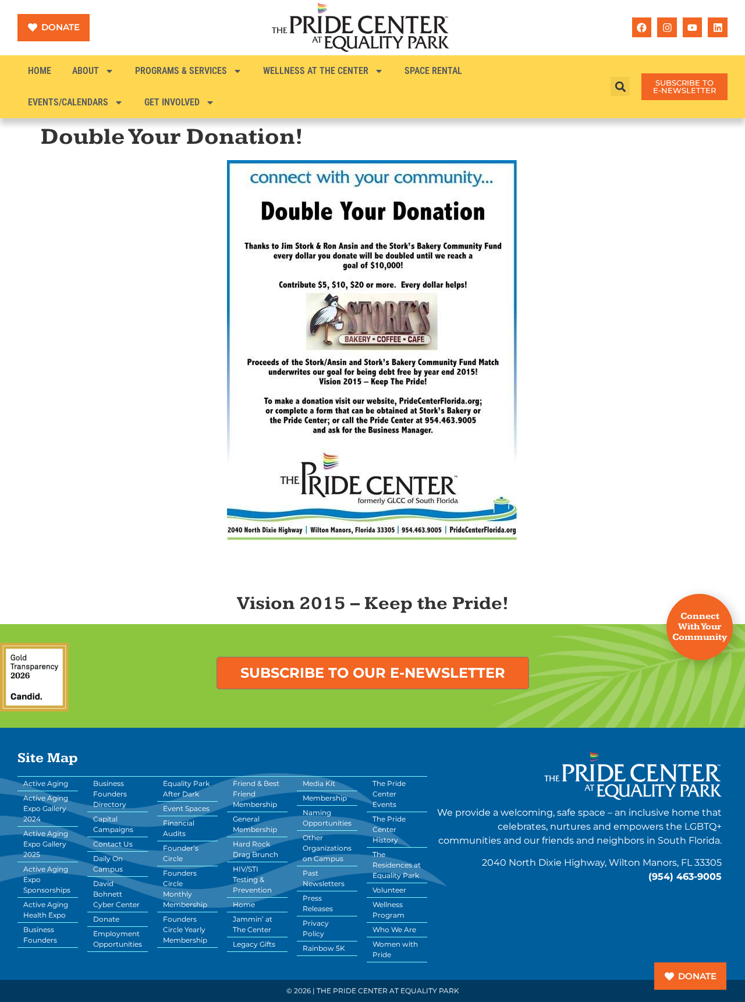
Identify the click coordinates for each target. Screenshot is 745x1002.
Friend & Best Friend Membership (256, 794)
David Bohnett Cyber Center (116, 894)
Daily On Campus (108, 863)
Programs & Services (181, 70)
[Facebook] (642, 27)
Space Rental (433, 70)
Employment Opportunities (117, 938)
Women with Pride (395, 949)
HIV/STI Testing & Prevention (252, 879)
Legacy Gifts (254, 944)
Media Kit (319, 783)
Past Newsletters (324, 878)
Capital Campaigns (113, 824)
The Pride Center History (389, 829)
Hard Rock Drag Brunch (255, 849)
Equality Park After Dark (186, 788)
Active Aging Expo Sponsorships (46, 879)
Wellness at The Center (315, 70)
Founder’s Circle (180, 853)
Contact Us (113, 844)
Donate (106, 919)
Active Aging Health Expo (45, 909)
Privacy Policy (316, 928)
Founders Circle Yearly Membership (185, 929)
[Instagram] (667, 27)
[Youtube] (693, 27)
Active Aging (45, 783)
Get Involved (172, 102)
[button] (620, 86)
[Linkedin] (718, 27)
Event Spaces (186, 808)
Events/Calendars (68, 102)
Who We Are (394, 929)
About (85, 70)
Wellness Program (388, 909)
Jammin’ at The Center (252, 924)
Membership (325, 798)
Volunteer (389, 890)
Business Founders (40, 934)
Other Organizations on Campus (327, 848)
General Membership (255, 824)
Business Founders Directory (110, 794)
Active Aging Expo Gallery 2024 (45, 808)
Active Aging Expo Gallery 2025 (45, 844)
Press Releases (318, 903)
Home (39, 70)
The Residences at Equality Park (396, 865)
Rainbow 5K (324, 948)
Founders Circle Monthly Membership (185, 889)
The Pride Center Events (389, 794)
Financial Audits (178, 828)
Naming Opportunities (327, 817)
